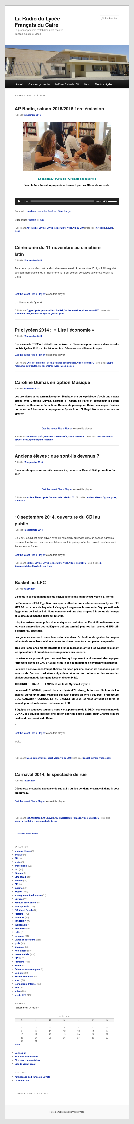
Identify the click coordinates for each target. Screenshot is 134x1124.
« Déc (17, 1044)
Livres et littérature (56, 227)
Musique (48, 436)
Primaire (77, 817)
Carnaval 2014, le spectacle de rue (51, 774)
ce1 (28, 817)
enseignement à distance (28, 895)
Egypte (42, 227)
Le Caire (28, 821)
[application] (67, 201)
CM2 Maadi (36, 817)
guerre (54, 313)
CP (44, 817)
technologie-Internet (25, 983)
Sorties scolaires (72, 310)
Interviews (32, 436)
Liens (87, 84)
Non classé (21, 950)
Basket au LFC (30, 582)
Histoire (19, 913)
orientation (20, 500)
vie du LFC (78, 227)
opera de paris (36, 439)
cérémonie (36, 313)
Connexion (20, 1052)
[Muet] (105, 201)
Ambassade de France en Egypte (32, 1076)
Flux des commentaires (27, 1060)
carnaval (19, 821)
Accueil (19, 84)
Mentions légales (103, 84)
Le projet (19, 936)
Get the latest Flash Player (30, 294)
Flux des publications (26, 1056)
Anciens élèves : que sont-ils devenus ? (57, 456)
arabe (18, 862)
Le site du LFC (22, 1080)
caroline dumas (105, 436)
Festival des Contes (25, 902)
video (85, 310)
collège (30, 562)
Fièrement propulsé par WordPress (67, 1111)
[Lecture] (19, 201)
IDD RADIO (20, 921)
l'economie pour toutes (26, 365)
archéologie (21, 865)
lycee (17, 230)
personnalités (48, 310)
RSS (41, 219)
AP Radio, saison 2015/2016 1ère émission (59, 108)
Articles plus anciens (26, 833)
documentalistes (23, 566)
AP (28, 227)
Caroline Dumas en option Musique (52, 382)
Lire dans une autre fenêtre (40, 211)
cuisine (34, 227)
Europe (19, 898)
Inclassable (21, 924)
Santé (18, 965)
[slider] (113, 201)
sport (50, 757)
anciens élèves (34, 497)
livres (56, 365)
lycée (69, 227)
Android (32, 219)
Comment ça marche (39, 84)
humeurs (19, 917)
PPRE (18, 958)
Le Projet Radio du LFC (67, 84)
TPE (17, 987)
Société (59, 310)
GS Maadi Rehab (63, 817)
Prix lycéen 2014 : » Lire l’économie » (54, 329)
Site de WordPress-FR (26, 1063)
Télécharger (64, 211)
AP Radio (100, 227)
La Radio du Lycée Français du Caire (37, 21)
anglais (19, 854)
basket (86, 757)
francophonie (22, 906)
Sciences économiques (64, 362)
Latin (17, 932)
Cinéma (19, 873)
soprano (48, 439)
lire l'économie (45, 365)
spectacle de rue (48, 821)
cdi (99, 562)
